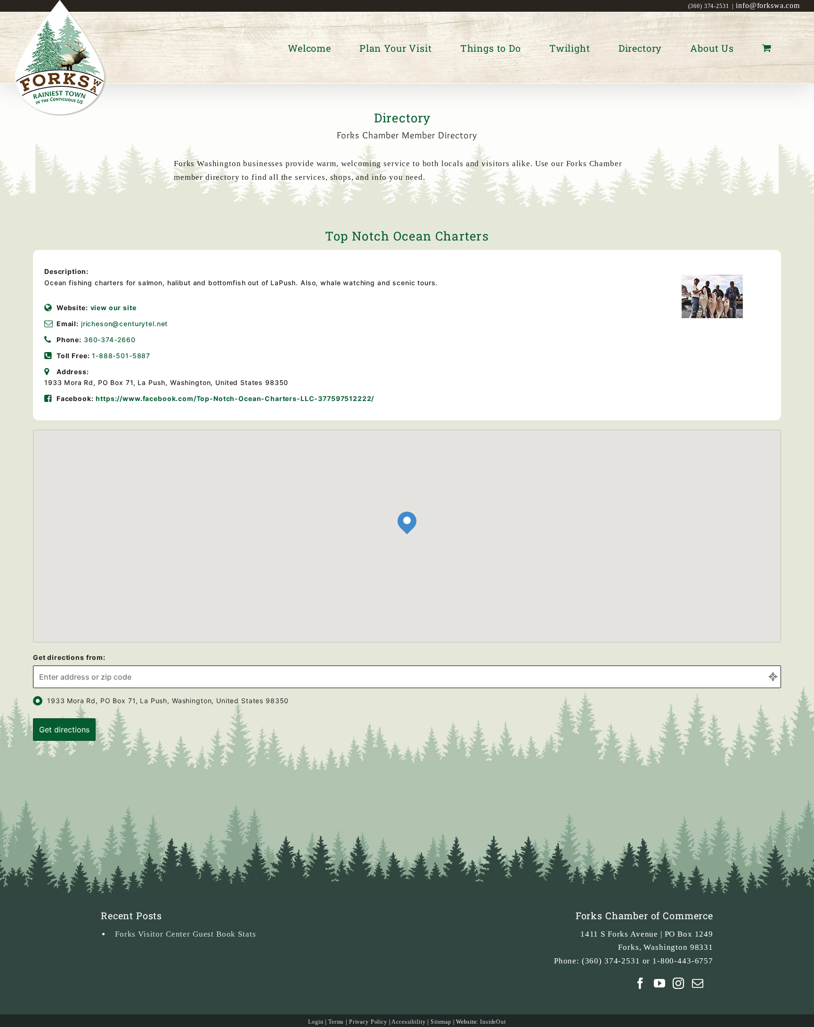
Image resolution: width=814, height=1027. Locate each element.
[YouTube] (660, 983)
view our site (113, 308)
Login (315, 1022)
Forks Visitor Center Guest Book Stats (185, 934)
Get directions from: (69, 657)
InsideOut (493, 1022)
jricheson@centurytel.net (124, 324)
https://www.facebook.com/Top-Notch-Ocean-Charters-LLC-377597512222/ (235, 398)
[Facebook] (640, 983)
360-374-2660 (110, 340)
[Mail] (698, 983)
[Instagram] (678, 983)
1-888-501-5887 (121, 356)
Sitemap (441, 1022)
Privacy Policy (368, 1022)
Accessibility (408, 1022)
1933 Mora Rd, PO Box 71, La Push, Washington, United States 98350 (168, 701)
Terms (336, 1022)
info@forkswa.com (768, 5)
